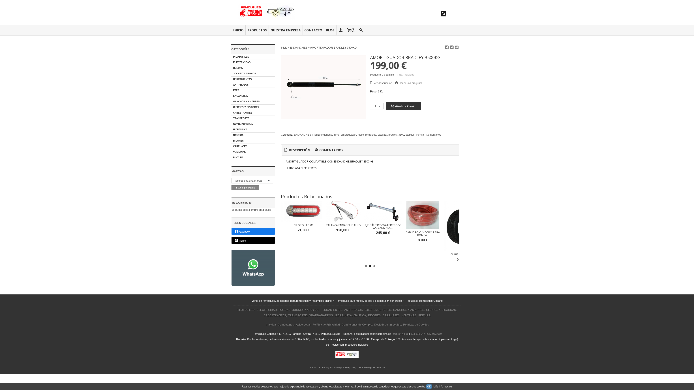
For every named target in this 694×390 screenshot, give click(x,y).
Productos (257, 30)
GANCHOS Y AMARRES (246, 101)
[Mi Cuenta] (340, 30)
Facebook (244, 231)
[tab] (297, 150)
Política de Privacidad (326, 324)
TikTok (242, 240)
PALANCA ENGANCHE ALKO (343, 225)
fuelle (361, 134)
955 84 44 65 (400, 333)
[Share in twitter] (451, 47)
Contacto (313, 30)
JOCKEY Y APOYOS (244, 73)
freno (336, 134)
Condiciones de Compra (357, 324)
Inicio (238, 30)
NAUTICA (238, 135)
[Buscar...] (361, 30)
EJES (236, 90)
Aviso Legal (303, 324)
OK (429, 386)
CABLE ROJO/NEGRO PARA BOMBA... (423, 233)
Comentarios (433, 134)
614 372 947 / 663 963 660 (426, 333)
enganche (326, 134)
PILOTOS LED (241, 56)
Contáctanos (286, 324)
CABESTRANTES (242, 112)
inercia (420, 134)
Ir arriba (271, 324)
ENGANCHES (240, 96)
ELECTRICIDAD (241, 62)
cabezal (382, 134)
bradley (392, 134)
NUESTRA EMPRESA (285, 30)
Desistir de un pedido (387, 324)
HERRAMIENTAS (242, 79)
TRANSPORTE (241, 118)
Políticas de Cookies (416, 324)
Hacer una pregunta (410, 82)
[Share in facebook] (446, 47)
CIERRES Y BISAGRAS (246, 107)
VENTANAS (239, 152)
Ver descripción (383, 82)
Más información (442, 386)
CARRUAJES (240, 146)
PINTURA (238, 157)
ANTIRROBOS (241, 84)
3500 (401, 134)
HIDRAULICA (240, 129)
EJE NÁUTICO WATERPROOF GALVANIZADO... (383, 226)
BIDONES (238, 140)
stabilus (410, 134)
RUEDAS (238, 68)
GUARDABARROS (243, 124)
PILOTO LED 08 (304, 225)
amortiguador (348, 134)
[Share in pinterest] (456, 47)
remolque (370, 134)
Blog (330, 30)
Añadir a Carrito (405, 106)
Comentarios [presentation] (331, 150)
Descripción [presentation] (299, 150)
